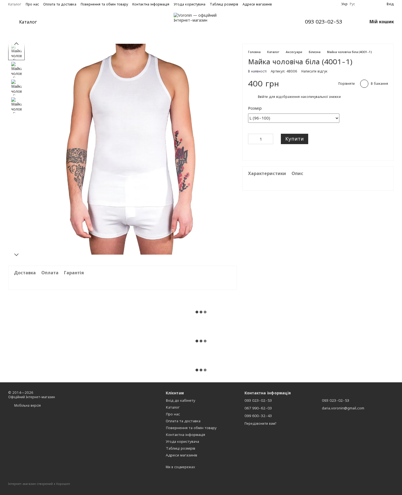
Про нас (32, 4)
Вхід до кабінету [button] (180, 400)
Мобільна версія (27, 405)
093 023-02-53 (323, 21)
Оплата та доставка (59, 4)
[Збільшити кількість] (269, 139)
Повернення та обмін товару (104, 4)
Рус (352, 4)
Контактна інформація (150, 4)
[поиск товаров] (57, 22)
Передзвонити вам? (260, 423)
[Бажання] (362, 4)
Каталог (14, 4)
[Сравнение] (372, 4)
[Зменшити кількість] (252, 139)
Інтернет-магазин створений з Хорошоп (39, 483)
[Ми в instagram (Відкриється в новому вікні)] (333, 4)
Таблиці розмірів (224, 4)
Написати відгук (314, 71)
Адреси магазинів (257, 4)
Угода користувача (189, 4)
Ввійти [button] (263, 97)
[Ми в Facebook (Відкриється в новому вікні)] (327, 4)
